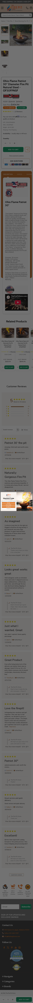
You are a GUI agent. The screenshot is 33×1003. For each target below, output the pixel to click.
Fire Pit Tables (8, 504)
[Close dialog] (31, 492)
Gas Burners (8, 506)
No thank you (8, 508)
